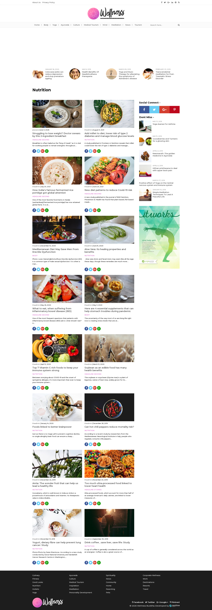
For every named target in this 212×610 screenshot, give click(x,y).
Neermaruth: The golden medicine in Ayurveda (164, 154)
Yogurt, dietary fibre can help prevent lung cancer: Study (56, 544)
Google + (163, 602)
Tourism (138, 25)
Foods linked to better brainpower (52, 427)
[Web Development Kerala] (174, 606)
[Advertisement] (106, 46)
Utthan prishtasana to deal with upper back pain (165, 169)
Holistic (35, 589)
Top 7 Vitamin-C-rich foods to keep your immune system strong (55, 369)
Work (145, 579)
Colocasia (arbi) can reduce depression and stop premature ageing (54, 75)
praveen (35, 130)
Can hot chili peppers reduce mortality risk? (109, 427)
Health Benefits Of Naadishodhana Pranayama (90, 74)
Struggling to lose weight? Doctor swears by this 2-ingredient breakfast (56, 134)
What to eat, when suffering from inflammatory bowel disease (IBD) (52, 310)
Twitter (151, 602)
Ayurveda (65, 25)
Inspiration (74, 586)
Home (37, 25)
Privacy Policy (48, 2)
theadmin (88, 130)
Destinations (148, 582)
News (127, 25)
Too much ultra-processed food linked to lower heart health (108, 484)
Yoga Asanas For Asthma (164, 124)
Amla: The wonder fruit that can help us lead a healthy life (55, 484)
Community (111, 582)
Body (46, 25)
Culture (76, 25)
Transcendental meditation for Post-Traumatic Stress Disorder (165, 75)
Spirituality (110, 575)
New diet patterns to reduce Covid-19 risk (108, 190)
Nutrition (89, 140)
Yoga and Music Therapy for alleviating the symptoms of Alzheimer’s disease (129, 75)
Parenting (110, 589)
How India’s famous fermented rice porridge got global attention (52, 191)
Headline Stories (93, 490)
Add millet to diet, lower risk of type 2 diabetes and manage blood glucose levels (109, 134)
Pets (108, 592)
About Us (36, 2)
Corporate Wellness (151, 575)
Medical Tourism (91, 25)
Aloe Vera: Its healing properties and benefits (105, 250)
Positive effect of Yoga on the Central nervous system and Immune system (156, 184)
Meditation (116, 25)
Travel (145, 589)
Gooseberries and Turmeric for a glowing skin (165, 140)
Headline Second (40, 140)
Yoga (55, 25)
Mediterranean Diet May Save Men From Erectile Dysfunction (55, 250)
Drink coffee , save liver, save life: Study (107, 542)
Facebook (138, 602)
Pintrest (175, 602)
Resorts (146, 586)
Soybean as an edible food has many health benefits (106, 369)
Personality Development (80, 592)
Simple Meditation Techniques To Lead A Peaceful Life (163, 194)
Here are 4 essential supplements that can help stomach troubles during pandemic (109, 310)
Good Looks (37, 582)
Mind (105, 25)
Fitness (35, 579)
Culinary (36, 575)
